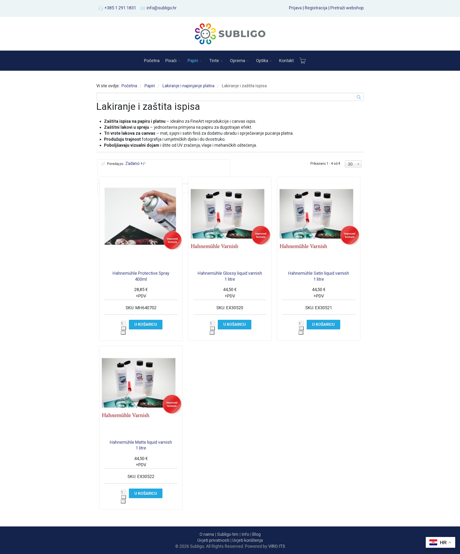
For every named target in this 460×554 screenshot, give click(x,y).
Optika (262, 60)
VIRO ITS (276, 546)
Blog (256, 534)
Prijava (295, 7)
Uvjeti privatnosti (213, 540)
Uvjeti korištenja (247, 540)
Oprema (237, 60)
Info (245, 534)
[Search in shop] (358, 97)
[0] (302, 61)
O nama (207, 534)
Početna (152, 60)
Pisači (171, 60)
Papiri (193, 60)
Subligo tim (227, 534)
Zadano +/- (135, 163)
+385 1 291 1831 (120, 7)
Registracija (316, 7)
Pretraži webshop (347, 7)
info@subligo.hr (162, 7)
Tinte (214, 60)
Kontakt (286, 60)
